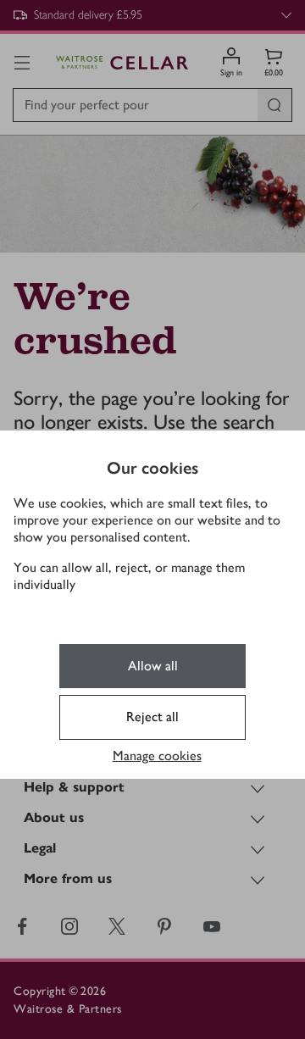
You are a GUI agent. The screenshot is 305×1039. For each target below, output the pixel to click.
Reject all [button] (152, 716)
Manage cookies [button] (157, 755)
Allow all (153, 666)
